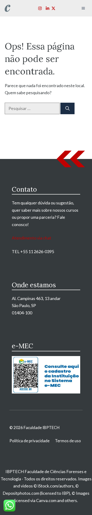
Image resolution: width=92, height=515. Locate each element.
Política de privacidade (29, 440)
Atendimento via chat (31, 237)
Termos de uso (68, 440)
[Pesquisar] (67, 108)
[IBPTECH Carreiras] (7, 8)
